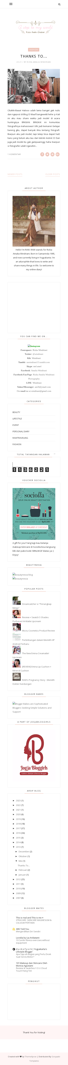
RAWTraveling (20, 437)
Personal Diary (21, 431)
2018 (18, 823)
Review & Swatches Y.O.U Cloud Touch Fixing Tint (31, 969)
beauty (16, 412)
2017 (18, 828)
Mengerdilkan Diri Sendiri (28, 931)
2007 (18, 897)
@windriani (38, 354)
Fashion (33, 50)
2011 (18, 883)
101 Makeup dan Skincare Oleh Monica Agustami (31, 964)
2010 (18, 888)
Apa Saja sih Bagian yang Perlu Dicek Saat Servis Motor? (33, 955)
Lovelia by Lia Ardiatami (27, 937)
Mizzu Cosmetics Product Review (38, 630)
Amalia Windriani (39, 370)
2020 (18, 814)
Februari (23, 869)
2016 (18, 832)
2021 (18, 809)
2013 (18, 846)
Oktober (23, 856)
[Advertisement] (34, 307)
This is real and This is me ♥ (29, 917)
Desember (24, 851)
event (16, 425)
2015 (18, 837)
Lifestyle (17, 418)
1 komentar (14, 154)
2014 (18, 842)
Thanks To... (33, 56)
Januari (22, 874)
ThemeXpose (30, 1056)
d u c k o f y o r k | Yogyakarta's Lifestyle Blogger (31, 950)
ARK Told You (22, 928)
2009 (18, 893)
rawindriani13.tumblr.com (38, 362)
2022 (18, 805)
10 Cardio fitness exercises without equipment (33, 941)
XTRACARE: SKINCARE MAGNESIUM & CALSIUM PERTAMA (33, 921)
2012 (18, 879)
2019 (18, 819)
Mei (20, 860)
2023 (18, 800)
